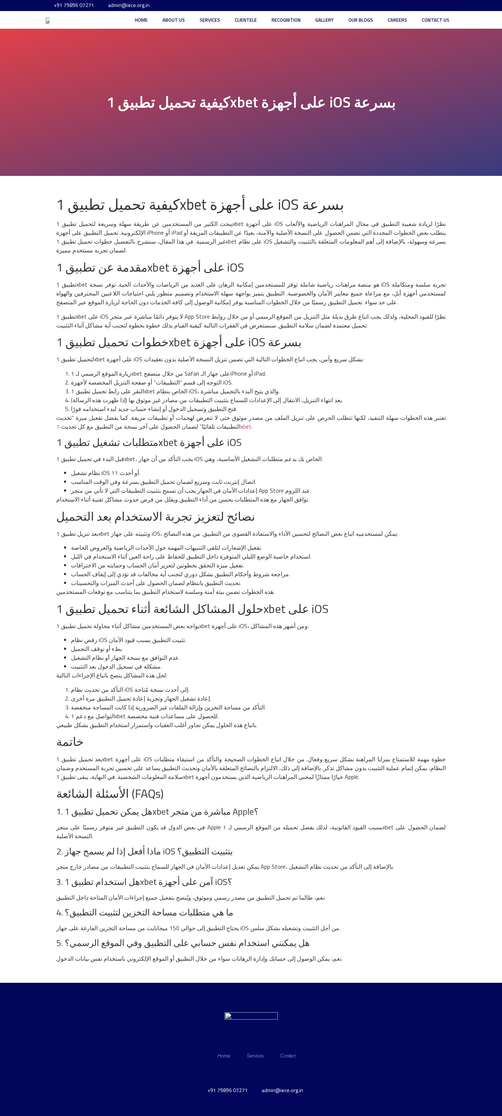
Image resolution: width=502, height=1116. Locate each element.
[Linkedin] (452, 6)
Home (141, 20)
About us (173, 20)
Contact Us (435, 20)
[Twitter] (429, 6)
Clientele (246, 20)
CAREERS (397, 20)
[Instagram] (406, 6)
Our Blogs (360, 20)
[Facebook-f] (418, 6)
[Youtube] (440, 6)
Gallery (324, 20)
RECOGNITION (286, 20)
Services (210, 20)
